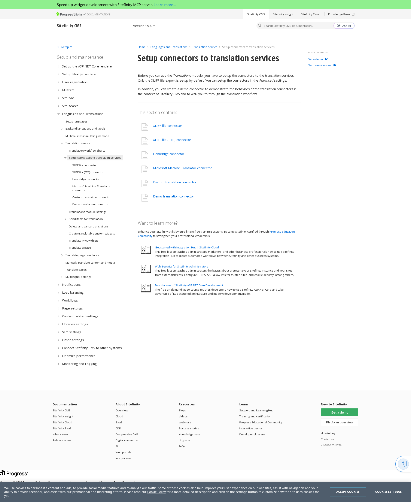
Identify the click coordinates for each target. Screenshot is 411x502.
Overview (122, 410)
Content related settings (80, 316)
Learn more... (165, 4)
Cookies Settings (388, 492)
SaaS (119, 422)
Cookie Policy (156, 492)
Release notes (62, 440)
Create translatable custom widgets (92, 233)
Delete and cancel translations (89, 226)
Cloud (119, 416)
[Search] (259, 26)
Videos (183, 416)
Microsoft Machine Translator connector (91, 188)
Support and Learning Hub (256, 410)
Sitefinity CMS (256, 14)
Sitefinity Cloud (310, 14)
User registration (75, 82)
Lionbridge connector (86, 179)
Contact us (328, 439)
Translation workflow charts (87, 150)
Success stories (189, 428)
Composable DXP (127, 434)
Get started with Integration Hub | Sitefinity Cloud (187, 247)
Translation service (78, 143)
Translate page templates (82, 255)
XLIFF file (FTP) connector (88, 172)
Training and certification (255, 416)
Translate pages (76, 270)
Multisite (68, 90)
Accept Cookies (348, 492)
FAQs (182, 446)
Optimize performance (78, 356)
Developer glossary (252, 434)
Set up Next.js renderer (79, 74)
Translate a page (80, 248)
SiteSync (68, 98)
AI (117, 446)
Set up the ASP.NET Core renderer (87, 66)
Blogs (182, 410)
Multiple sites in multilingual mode (87, 136)
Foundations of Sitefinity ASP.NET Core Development (189, 285)
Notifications (71, 284)
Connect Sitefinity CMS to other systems (92, 348)
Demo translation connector (90, 204)
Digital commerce (127, 440)
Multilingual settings (78, 277)
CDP (118, 428)
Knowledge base (190, 434)
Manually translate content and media (90, 262)
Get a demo (315, 59)
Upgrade (184, 440)
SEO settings (71, 332)
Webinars (185, 422)
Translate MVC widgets (83, 240)
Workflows (70, 300)
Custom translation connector (91, 197)
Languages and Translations (82, 114)
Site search (70, 106)
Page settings (72, 308)
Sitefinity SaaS (62, 428)
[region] (205, 492)
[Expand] (58, 66)
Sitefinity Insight (283, 14)
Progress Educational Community (260, 422)
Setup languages (77, 121)
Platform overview (319, 65)
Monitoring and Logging (79, 364)
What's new (60, 434)
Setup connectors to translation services (95, 158)
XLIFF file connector (84, 165)
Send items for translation (86, 219)
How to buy (328, 433)
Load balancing (73, 292)
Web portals (123, 452)
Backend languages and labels (86, 128)
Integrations (123, 458)
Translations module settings (88, 212)
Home (142, 47)
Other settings (73, 340)
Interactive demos (251, 428)
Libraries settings (75, 324)
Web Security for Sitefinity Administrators (181, 266)
